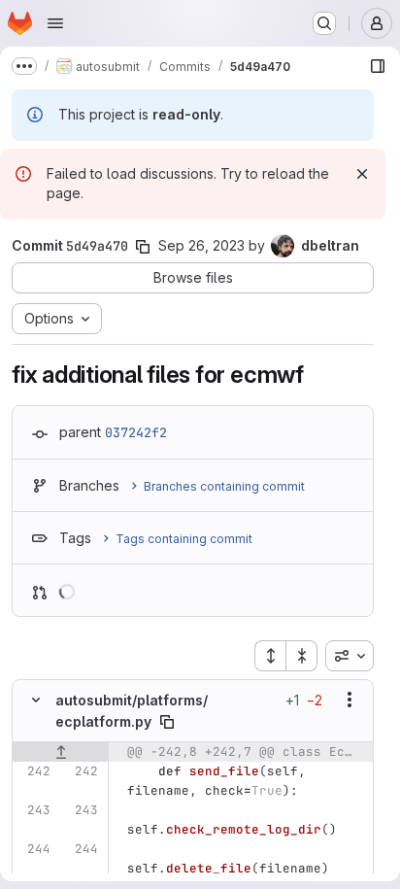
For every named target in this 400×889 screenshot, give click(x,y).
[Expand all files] (269, 655)
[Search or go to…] (324, 23)
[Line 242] (33, 771)
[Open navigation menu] (55, 23)
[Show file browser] (377, 66)
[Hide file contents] (36, 699)
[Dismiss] (362, 174)
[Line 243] (33, 810)
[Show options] (349, 699)
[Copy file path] (167, 722)
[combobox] (349, 655)
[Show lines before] (61, 752)
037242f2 (136, 432)
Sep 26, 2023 (201, 245)
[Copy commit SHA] (142, 246)
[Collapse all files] (301, 655)
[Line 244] (33, 849)
